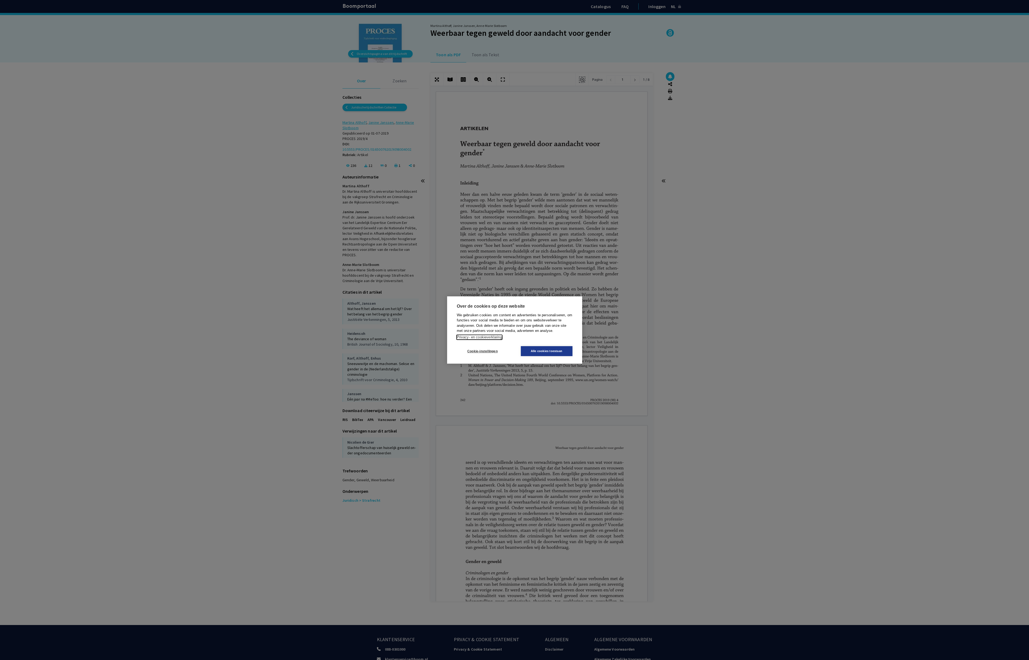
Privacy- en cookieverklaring (479, 337)
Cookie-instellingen (482, 351)
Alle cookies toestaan (546, 351)
